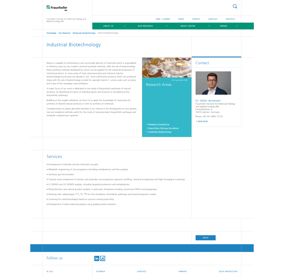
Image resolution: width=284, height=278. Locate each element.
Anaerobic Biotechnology (160, 132)
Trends (223, 26)
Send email (203, 121)
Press (181, 19)
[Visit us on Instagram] (102, 258)
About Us (108, 26)
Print (205, 238)
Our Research (145, 26)
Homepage (51, 33)
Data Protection (228, 271)
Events (196, 19)
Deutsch (230, 19)
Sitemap (100, 271)
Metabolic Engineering (158, 124)
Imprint (182, 271)
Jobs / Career (163, 19)
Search (234, 6)
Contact (213, 19)
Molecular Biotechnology (84, 33)
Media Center (187, 26)
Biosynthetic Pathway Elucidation (163, 128)
